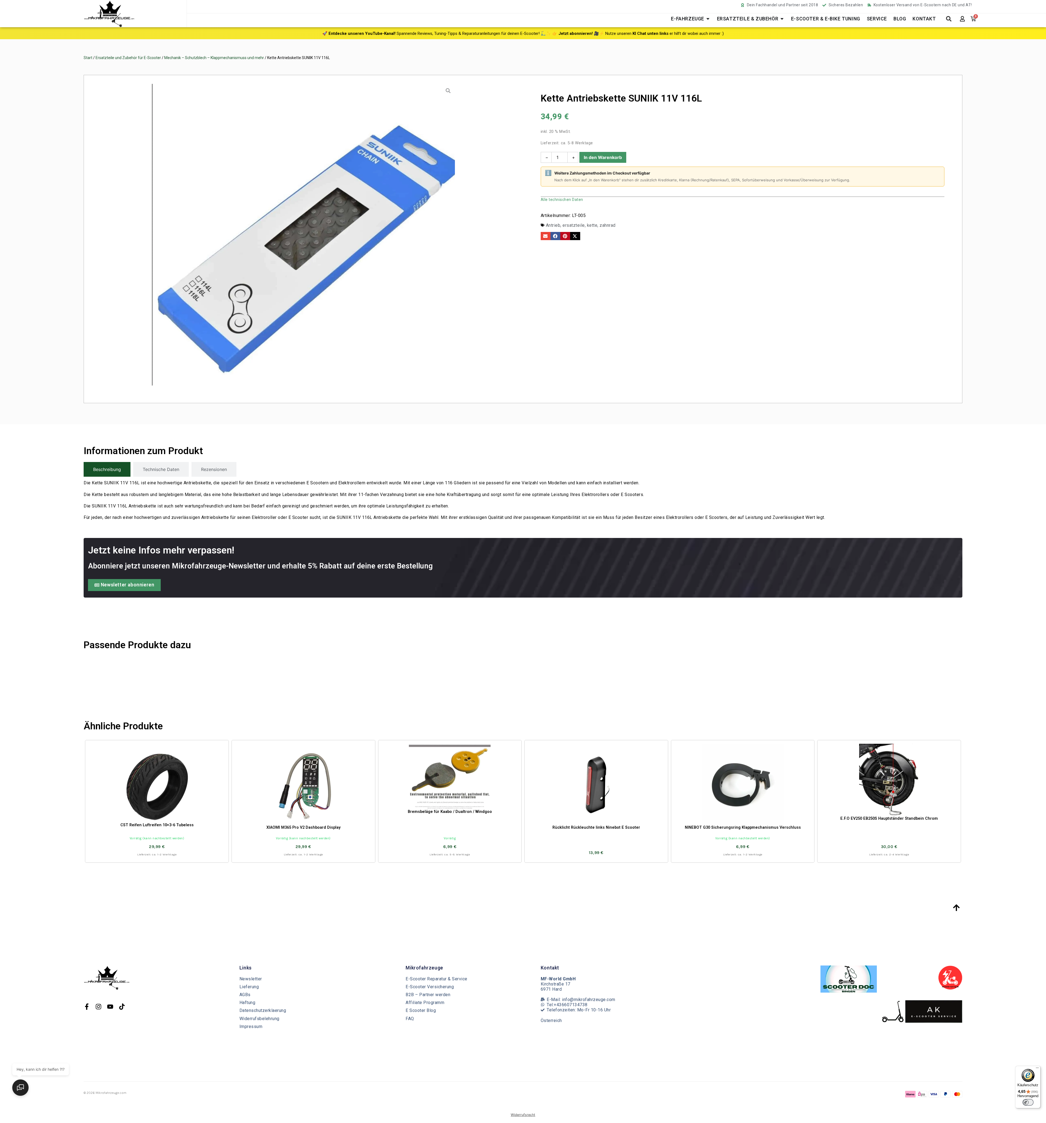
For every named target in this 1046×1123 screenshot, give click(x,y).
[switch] (1028, 1102)
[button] (205, 1028)
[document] (523, 561)
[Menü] (1037, 1069)
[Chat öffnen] (20, 1087)
